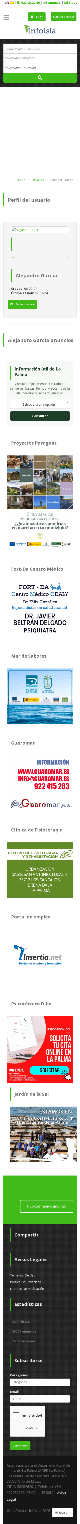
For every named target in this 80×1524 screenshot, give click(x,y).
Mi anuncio (52, 2)
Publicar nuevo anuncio (46, 1206)
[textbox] (22, 58)
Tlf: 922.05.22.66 (27, 2)
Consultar (40, 416)
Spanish (63, 1512)
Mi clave (70, 2)
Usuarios (38, 180)
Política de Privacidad (25, 1282)
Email (14, 1391)
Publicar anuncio (63, 17)
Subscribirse (20, 1446)
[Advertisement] (40, 132)
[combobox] (40, 58)
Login (39, 17)
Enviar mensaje (25, 304)
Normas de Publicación (27, 1288)
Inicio (22, 180)
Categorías (19, 1375)
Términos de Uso (23, 1275)
